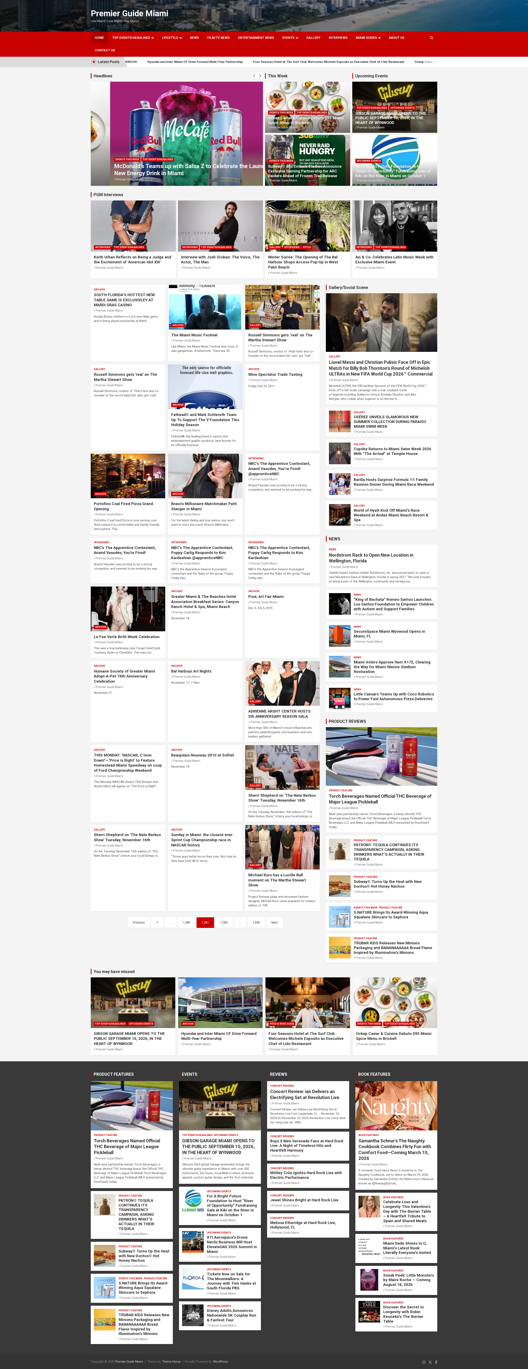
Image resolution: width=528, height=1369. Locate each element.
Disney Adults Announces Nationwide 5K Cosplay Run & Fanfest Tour (231, 1315)
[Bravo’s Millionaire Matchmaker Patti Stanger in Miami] (205, 476)
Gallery (275, 247)
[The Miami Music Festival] (205, 307)
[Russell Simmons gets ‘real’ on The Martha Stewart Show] (282, 307)
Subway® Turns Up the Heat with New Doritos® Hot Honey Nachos (388, 884)
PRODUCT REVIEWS (347, 721)
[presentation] (254, 76)
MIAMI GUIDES (366, 38)
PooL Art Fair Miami (266, 596)
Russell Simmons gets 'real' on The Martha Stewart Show (125, 377)
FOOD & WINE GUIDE (282, 1023)
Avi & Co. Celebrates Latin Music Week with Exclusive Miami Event (394, 260)
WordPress (220, 1361)
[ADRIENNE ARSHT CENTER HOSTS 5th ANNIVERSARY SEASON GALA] (282, 683)
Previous (139, 922)
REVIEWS (278, 1074)
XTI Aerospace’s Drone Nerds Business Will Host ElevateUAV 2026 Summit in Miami (232, 1244)
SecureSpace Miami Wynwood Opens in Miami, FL (389, 634)
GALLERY (313, 38)
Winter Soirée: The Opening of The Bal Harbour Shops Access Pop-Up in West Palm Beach (303, 262)
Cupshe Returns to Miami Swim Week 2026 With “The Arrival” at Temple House (392, 451)
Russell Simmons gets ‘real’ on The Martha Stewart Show (280, 338)
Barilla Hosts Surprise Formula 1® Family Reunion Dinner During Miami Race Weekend (394, 482)
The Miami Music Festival (194, 335)
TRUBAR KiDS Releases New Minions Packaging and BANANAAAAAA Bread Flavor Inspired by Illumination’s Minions (393, 948)
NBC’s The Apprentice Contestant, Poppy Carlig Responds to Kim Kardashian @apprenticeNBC (202, 552)
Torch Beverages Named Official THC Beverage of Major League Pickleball (127, 1146)
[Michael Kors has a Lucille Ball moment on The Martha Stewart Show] (282, 847)
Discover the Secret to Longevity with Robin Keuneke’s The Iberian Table (403, 1314)
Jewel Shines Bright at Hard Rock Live (304, 1200)
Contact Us (105, 50)
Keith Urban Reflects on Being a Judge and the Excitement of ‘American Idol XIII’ (132, 260)
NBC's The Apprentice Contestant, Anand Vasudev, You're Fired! (125, 550)
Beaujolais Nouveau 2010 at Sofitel (202, 755)
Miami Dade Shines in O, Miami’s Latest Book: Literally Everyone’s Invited (407, 1248)
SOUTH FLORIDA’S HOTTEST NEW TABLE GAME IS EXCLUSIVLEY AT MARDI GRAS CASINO (124, 299)
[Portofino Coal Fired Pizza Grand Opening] (128, 476)
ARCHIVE (99, 289)
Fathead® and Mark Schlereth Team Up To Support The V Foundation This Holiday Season (205, 419)
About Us (396, 38)
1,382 (224, 922)
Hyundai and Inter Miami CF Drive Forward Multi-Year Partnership (219, 1036)
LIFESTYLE (170, 38)
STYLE (307, 247)
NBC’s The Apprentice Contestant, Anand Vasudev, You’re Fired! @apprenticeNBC (279, 468)
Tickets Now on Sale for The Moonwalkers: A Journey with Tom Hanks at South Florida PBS (231, 1281)
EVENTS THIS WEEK (281, 112)
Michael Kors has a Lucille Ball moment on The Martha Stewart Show (277, 880)
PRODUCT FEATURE (340, 790)
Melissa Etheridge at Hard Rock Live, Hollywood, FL (303, 1225)
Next (274, 922)
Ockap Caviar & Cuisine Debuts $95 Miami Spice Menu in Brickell (379, 62)
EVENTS (288, 38)
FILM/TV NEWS (218, 38)
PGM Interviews (108, 194)
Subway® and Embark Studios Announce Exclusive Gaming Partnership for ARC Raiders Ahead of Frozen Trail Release (305, 171)
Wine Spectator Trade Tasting (275, 374)
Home (99, 38)
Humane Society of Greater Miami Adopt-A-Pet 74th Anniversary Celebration (124, 676)
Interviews (338, 38)
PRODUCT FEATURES (114, 1074)
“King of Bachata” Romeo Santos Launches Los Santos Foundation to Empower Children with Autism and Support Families (394, 604)
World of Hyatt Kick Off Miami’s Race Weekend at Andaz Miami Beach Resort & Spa (391, 515)
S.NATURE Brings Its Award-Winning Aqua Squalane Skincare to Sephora (391, 914)
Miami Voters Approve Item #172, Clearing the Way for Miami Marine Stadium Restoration (392, 667)
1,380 (186, 922)
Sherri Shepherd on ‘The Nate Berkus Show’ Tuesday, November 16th (282, 798)
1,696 (256, 922)
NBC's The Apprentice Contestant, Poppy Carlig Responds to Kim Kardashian (279, 552)
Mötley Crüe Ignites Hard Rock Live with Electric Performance (306, 1175)
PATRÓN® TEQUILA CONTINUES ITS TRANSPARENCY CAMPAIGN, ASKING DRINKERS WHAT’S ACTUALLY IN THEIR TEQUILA (389, 851)
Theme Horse (171, 1361)
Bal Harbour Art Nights (191, 671)
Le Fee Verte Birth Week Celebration (127, 636)
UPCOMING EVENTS (142, 159)
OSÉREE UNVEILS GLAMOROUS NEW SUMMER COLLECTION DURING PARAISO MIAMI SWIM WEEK (390, 422)
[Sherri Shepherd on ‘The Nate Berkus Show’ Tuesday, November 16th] (282, 767)
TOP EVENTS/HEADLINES (131, 38)
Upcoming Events (371, 75)
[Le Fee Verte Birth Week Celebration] (128, 609)
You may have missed (114, 971)
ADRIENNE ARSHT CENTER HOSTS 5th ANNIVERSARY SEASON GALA (279, 714)
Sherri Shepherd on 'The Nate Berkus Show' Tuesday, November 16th (127, 837)
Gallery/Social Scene (348, 287)
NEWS (194, 38)
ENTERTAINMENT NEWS (256, 38)
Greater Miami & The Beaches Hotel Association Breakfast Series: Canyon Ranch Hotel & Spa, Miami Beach (205, 601)
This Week (278, 75)
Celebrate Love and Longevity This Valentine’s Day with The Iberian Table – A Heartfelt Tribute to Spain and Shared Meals (407, 1211)
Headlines (103, 75)
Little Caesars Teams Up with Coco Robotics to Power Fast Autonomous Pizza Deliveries (394, 696)
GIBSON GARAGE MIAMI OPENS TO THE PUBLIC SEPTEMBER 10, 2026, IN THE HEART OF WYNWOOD (390, 118)
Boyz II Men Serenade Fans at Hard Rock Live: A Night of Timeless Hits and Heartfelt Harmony (306, 1146)
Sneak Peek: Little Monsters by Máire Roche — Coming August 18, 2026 (408, 1280)
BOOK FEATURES (374, 1074)
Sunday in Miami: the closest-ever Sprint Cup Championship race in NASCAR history (202, 839)
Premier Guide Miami (129, 13)
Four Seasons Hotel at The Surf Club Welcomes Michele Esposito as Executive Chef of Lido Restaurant (245, 62)
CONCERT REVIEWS (282, 1085)
